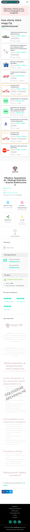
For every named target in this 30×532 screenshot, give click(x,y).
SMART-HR (7, 188)
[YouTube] (19, 522)
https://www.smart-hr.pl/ (11, 193)
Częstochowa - (17, 115)
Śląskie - (16, 41)
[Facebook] (10, 522)
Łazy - (15, 128)
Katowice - (16, 67)
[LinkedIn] (15, 522)
